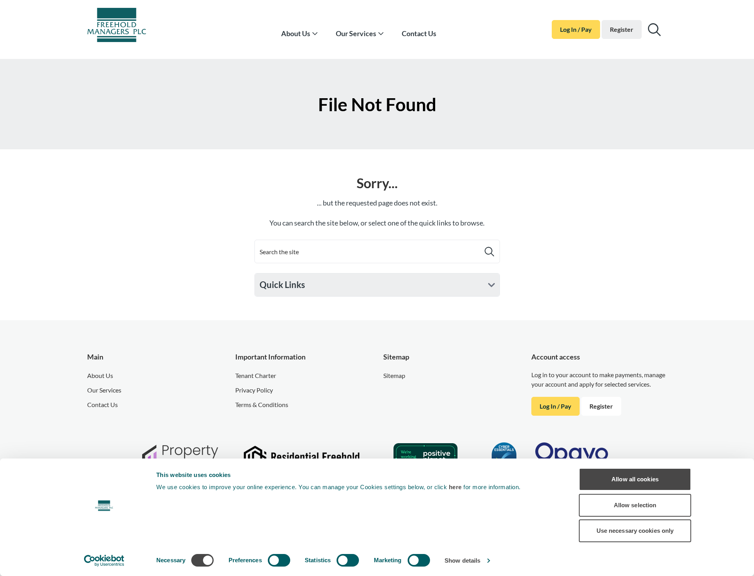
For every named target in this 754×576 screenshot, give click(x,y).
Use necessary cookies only (635, 530)
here (456, 487)
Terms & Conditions (261, 404)
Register (621, 29)
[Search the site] (654, 30)
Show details (462, 560)
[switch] (279, 560)
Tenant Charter (255, 375)
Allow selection (635, 505)
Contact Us (419, 33)
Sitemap (394, 375)
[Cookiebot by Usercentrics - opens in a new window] (104, 561)
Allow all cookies (635, 479)
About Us (295, 33)
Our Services (356, 33)
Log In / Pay (576, 29)
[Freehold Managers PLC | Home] (126, 26)
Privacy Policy (254, 390)
